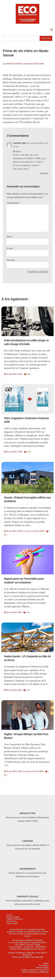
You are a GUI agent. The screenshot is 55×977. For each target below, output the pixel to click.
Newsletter (27, 813)
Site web (11, 260)
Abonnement (27, 869)
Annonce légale (27, 896)
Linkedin (27, 841)
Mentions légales (42, 968)
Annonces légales (13, 917)
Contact (46, 963)
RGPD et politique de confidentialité (35, 972)
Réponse (44, 173)
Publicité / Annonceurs (14, 919)
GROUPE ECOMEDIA (14, 64)
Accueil (9, 915)
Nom (9, 237)
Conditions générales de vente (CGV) (35, 970)
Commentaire (13, 203)
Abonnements (11, 921)
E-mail (10, 248)
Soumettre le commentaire (37, 272)
